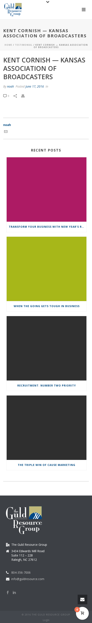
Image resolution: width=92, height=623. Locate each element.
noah (10, 86)
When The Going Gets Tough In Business (47, 306)
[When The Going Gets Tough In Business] (46, 269)
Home (8, 44)
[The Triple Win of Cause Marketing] (46, 428)
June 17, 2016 (34, 86)
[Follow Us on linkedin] (14, 593)
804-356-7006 (21, 572)
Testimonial (24, 44)
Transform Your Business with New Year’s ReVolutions (47, 227)
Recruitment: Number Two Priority (46, 385)
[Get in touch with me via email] (5, 132)
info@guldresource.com (27, 579)
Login (46, 620)
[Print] (25, 95)
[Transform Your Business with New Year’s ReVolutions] (46, 189)
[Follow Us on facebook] (7, 593)
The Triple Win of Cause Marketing (46, 465)
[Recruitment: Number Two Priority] (46, 348)
